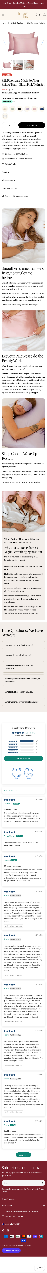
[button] (13, 741)
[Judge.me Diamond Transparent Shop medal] (28, 773)
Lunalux (12, 1245)
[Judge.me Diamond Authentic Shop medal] (16, 773)
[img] (9, 800)
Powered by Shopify (24, 1245)
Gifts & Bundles (17, 23)
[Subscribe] (42, 1182)
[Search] (36, 14)
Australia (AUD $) (12, 1224)
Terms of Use (32, 1189)
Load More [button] (23, 1155)
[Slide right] (42, 42)
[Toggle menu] (2, 14)
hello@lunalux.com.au (14, 1216)
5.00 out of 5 (30, 733)
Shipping (16, 93)
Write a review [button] (23, 758)
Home (4, 23)
